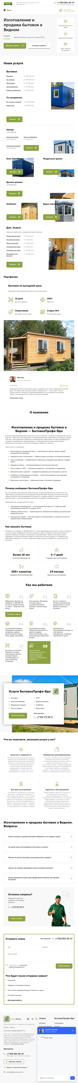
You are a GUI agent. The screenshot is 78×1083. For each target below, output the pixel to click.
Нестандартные (12, 87)
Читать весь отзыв (16, 398)
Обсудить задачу (12, 46)
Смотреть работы (39, 46)
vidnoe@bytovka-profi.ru (14, 1072)
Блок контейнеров (30, 137)
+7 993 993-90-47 (65, 2)
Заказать (12, 119)
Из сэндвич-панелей (13, 102)
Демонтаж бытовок (13, 236)
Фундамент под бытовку (12, 255)
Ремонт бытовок (12, 243)
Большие (9, 76)
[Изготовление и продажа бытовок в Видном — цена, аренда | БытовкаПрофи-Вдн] (9, 3)
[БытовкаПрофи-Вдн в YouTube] (28, 1019)
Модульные (10, 83)
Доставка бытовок (13, 240)
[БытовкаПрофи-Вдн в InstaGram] (36, 1019)
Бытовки (42, 1023)
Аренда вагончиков (13, 146)
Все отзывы (64, 385)
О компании (58, 1023)
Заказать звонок (17, 715)
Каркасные (10, 105)
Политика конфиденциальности (14, 1031)
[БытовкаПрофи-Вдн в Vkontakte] (32, 1019)
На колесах (10, 80)
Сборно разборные (13, 90)
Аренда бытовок (12, 137)
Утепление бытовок (13, 250)
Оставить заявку (13, 614)
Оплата (57, 1026)
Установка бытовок (13, 247)
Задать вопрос (17, 918)
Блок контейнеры (45, 1026)
